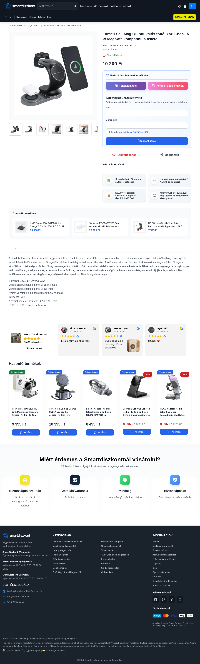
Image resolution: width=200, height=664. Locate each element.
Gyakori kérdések (161, 572)
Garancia (157, 576)
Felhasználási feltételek (164, 559)
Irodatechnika (108, 559)
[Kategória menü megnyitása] (8, 17)
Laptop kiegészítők (61, 550)
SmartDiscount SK (161, 585)
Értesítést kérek (147, 141)
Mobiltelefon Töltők (53, 25)
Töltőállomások (73, 25)
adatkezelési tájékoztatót (135, 132)
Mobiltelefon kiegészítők (64, 546)
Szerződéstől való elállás (164, 581)
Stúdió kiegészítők (110, 568)
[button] (186, 342)
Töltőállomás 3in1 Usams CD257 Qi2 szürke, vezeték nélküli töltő (62, 411)
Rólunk (155, 541)
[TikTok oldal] (172, 599)
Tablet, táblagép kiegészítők (115, 554)
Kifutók (41, 17)
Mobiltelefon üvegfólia (112, 541)
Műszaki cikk (58, 563)
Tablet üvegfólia (60, 554)
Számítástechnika (61, 559)
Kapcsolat (103, 6)
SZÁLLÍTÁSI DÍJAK (184, 17)
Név (108, 107)
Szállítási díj (115, 6)
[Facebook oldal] (155, 599)
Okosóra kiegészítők (111, 546)
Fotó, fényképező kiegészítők (66, 572)
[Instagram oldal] (164, 599)
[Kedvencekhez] (38, 399)
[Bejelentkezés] (185, 6)
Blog (49, 17)
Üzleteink (127, 6)
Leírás (15, 248)
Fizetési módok (160, 550)
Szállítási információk (162, 546)
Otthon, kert (107, 572)
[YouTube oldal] (180, 599)
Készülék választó (88, 6)
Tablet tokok (107, 550)
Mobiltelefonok (59, 568)
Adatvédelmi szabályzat (164, 554)
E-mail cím (111, 120)
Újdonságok (21, 17)
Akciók (33, 17)
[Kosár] (192, 6)
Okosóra (105, 563)
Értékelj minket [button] (35, 348)
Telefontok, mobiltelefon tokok (67, 541)
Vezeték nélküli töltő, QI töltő (23, 25)
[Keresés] (75, 6)
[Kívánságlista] (179, 6)
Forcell (114, 49)
